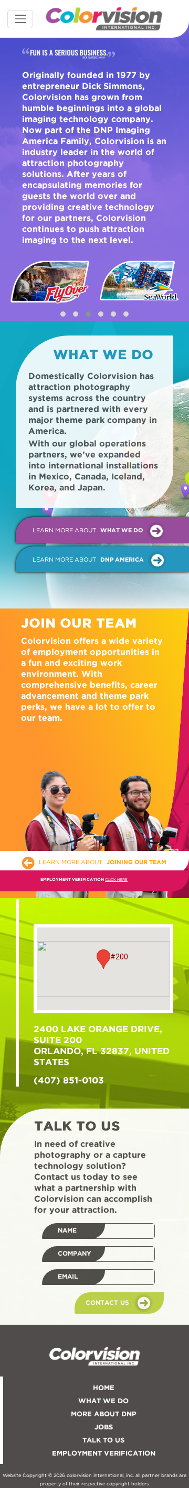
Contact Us (107, 1302)
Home (103, 1388)
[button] (63, 314)
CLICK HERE (116, 879)
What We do (103, 1401)
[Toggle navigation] (20, 19)
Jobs (103, 1427)
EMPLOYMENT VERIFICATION (103, 1454)
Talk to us (103, 1441)
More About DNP (103, 1414)
